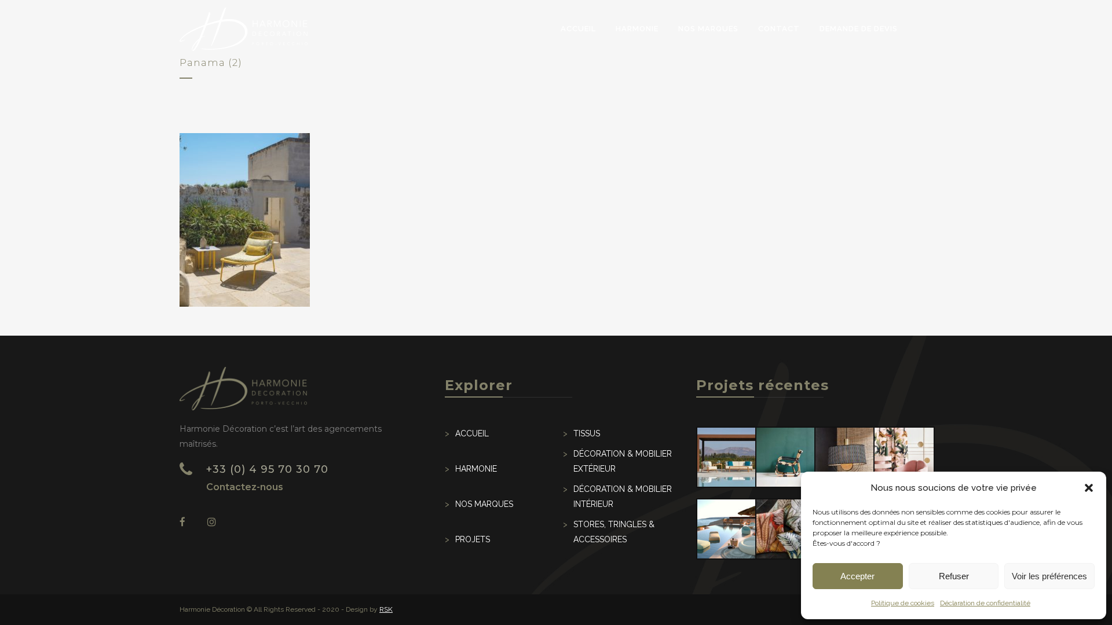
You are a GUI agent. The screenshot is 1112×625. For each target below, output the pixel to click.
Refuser (954, 576)
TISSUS (586, 433)
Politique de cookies (902, 603)
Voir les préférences (1049, 576)
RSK (386, 609)
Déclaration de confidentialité (985, 603)
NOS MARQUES (484, 504)
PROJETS (472, 539)
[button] (1089, 488)
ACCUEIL (472, 433)
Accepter (857, 576)
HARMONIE (476, 468)
